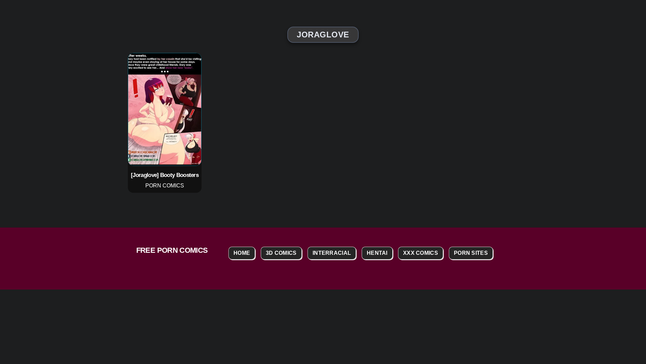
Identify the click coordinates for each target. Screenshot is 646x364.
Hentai (377, 253)
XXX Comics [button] (420, 253)
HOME (242, 253)
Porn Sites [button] (471, 253)
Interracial (332, 253)
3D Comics (281, 253)
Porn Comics (164, 185)
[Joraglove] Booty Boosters (165, 175)
